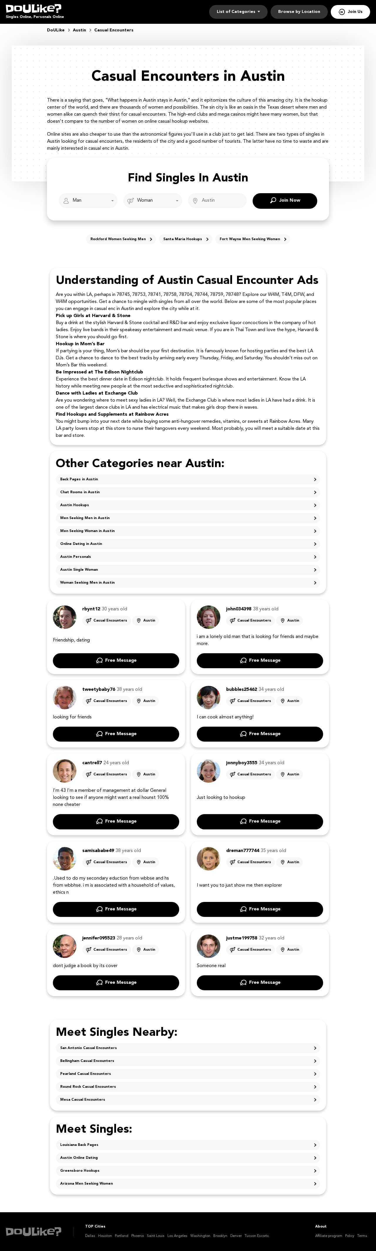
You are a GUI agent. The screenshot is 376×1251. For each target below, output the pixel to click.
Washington (200, 1236)
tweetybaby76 (98, 689)
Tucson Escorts (257, 1236)
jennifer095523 (98, 938)
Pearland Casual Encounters (85, 1074)
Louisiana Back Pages (79, 1145)
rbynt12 (91, 609)
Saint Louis (155, 1236)
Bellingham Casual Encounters (87, 1061)
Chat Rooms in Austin (80, 492)
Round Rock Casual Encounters (88, 1087)
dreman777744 (242, 850)
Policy (349, 1236)
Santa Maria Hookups (182, 239)
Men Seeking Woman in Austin (87, 531)
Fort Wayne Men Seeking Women (250, 239)
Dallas (90, 1236)
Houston (105, 1236)
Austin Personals (75, 557)
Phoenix (137, 1236)
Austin (149, 620)
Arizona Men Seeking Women (86, 1184)
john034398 (238, 609)
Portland (121, 1236)
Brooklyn (220, 1236)
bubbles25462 (241, 689)
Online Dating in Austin (81, 544)
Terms (362, 1236)
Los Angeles (177, 1236)
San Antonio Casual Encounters (88, 1048)
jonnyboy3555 (241, 763)
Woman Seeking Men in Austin (87, 583)
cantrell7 (92, 763)
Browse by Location (299, 12)
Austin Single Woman (79, 570)
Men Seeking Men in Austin (85, 518)
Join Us (355, 12)
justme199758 (241, 938)
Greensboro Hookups (80, 1171)
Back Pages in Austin (79, 479)
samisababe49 (98, 850)
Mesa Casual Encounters (82, 1100)
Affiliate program (328, 1236)
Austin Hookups (74, 505)
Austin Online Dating (79, 1158)
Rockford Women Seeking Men (118, 239)
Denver (236, 1236)
